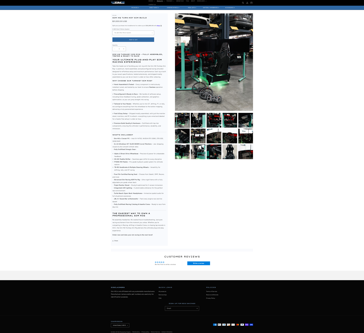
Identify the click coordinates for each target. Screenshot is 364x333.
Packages (134, 7)
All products (162, 291)
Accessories (229, 7)
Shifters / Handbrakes (210, 7)
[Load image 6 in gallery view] (182, 136)
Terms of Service (211, 291)
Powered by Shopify (125, 332)
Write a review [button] (198, 263)
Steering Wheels (172, 7)
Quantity (115, 45)
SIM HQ (117, 332)
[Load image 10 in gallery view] (245, 136)
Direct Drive (153, 7)
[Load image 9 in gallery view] (229, 136)
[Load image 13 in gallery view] (214, 151)
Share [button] (116, 241)
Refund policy (136, 332)
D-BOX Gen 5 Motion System (120, 29)
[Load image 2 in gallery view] (198, 120)
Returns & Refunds (212, 295)
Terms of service (155, 332)
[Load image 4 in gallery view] (229, 120)
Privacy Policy (210, 298)
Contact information (167, 332)
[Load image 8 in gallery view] (214, 136)
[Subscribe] (197, 308)
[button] (243, 3)
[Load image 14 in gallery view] (229, 151)
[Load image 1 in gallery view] (182, 120)
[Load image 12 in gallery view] (198, 151)
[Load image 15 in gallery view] (245, 151)
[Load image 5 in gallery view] (245, 120)
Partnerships (163, 295)
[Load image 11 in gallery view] (182, 151)
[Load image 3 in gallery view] (214, 120)
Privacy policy (145, 332)
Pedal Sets (191, 7)
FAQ (160, 298)
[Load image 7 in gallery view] (198, 136)
